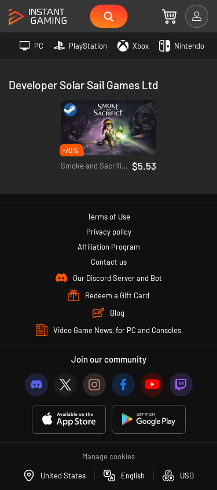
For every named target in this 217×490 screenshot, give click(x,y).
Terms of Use (108, 216)
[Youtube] (152, 384)
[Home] (38, 17)
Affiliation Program (109, 246)
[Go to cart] (169, 16)
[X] (65, 384)
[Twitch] (181, 384)
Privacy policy (108, 231)
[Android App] (149, 419)
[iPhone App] (69, 419)
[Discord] (36, 384)
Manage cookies (108, 456)
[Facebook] (123, 384)
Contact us (109, 261)
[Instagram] (94, 384)
